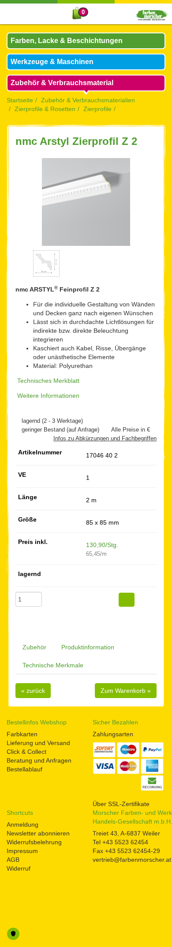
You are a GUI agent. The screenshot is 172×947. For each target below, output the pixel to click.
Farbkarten (22, 734)
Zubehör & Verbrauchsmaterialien (88, 100)
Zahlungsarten (113, 734)
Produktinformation (87, 647)
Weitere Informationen (48, 395)
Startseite (20, 100)
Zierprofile (97, 108)
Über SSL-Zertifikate (121, 803)
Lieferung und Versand (38, 742)
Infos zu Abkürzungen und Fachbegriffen (105, 438)
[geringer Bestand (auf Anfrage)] (17, 429)
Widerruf (18, 868)
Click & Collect (26, 751)
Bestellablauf (24, 769)
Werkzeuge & (52, 61)
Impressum (22, 850)
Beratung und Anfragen (39, 760)
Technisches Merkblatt (48, 380)
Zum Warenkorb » (126, 690)
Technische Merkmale (52, 665)
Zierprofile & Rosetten (45, 108)
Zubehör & (62, 82)
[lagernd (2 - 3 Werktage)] (17, 421)
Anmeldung (22, 824)
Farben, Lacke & (67, 40)
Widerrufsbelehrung (34, 842)
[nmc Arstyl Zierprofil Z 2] (86, 202)
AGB (13, 859)
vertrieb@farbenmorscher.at (132, 859)
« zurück (33, 690)
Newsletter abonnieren (38, 833)
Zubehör (34, 647)
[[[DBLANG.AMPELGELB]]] (88, 576)
